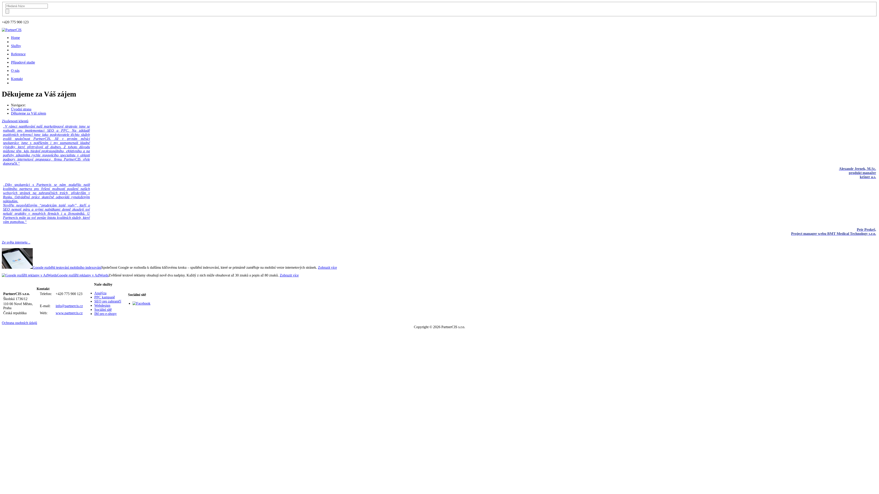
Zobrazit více (327, 267)
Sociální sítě (103, 309)
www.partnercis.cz (69, 313)
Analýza (100, 293)
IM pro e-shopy (105, 314)
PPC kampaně (104, 297)
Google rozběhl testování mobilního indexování (67, 267)
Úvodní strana (21, 109)
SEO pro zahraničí (107, 301)
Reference (18, 54)
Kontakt (17, 79)
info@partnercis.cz (69, 306)
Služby (16, 46)
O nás (15, 70)
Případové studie (23, 62)
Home (15, 38)
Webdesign (102, 305)
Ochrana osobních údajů (19, 323)
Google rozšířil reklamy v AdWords (83, 275)
